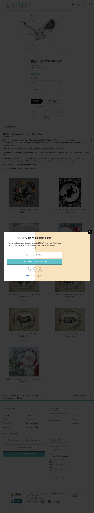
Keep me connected (35, 262)
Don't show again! (35, 276)
